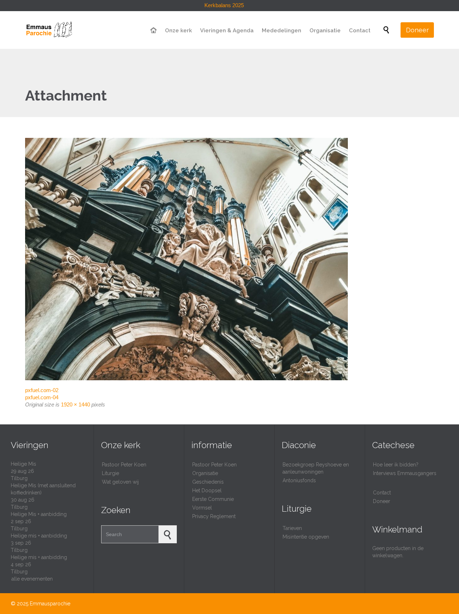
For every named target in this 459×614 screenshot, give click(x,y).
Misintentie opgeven (306, 537)
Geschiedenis (208, 482)
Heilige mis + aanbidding (39, 536)
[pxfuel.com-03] (229, 259)
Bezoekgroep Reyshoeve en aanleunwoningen (316, 468)
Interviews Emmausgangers (404, 473)
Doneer (381, 501)
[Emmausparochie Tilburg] (48, 30)
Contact (382, 493)
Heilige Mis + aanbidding (39, 514)
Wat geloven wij (120, 482)
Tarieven (292, 528)
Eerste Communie (213, 499)
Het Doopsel (207, 490)
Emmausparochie (50, 603)
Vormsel (202, 508)
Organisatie (205, 473)
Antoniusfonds (299, 480)
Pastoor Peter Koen (124, 465)
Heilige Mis (23, 464)
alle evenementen (32, 579)
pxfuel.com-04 (41, 397)
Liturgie (110, 473)
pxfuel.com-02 (41, 390)
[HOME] (154, 31)
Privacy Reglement (214, 516)
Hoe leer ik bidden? (395, 465)
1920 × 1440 (75, 404)
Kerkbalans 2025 (224, 5)
